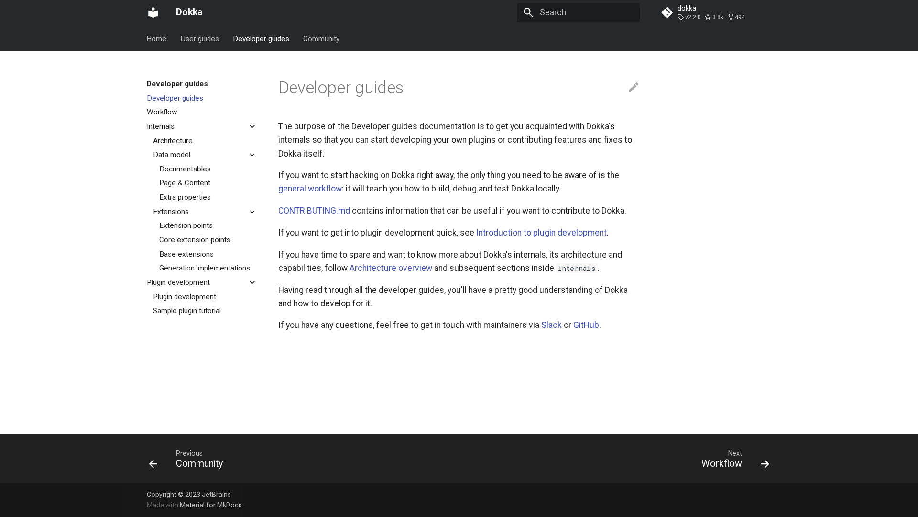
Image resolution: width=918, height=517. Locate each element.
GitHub (586, 325)
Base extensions (186, 254)
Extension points (186, 225)
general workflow (310, 188)
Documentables (185, 169)
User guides (200, 38)
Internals (161, 126)
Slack (551, 325)
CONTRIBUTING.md (314, 210)
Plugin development (178, 282)
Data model (171, 154)
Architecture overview (391, 268)
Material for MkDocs (211, 505)
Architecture (173, 140)
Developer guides (261, 38)
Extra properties (185, 197)
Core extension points (194, 240)
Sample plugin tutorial (187, 310)
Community (322, 38)
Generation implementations (204, 268)
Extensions (171, 211)
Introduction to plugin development (541, 232)
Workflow (162, 112)
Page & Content (184, 183)
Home (157, 38)
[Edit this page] (633, 87)
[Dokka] (153, 12)
